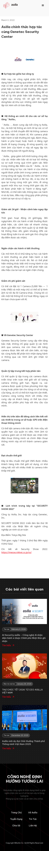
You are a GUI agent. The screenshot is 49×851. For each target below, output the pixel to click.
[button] (43, 5)
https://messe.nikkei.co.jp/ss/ (16, 552)
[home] (11, 5)
